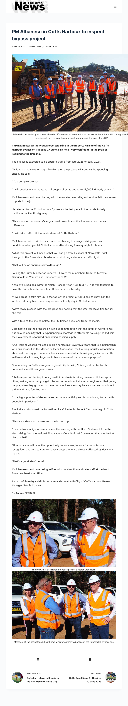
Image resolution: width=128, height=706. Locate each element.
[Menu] (115, 6)
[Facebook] (38, 659)
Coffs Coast (35, 46)
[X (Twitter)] (90, 659)
